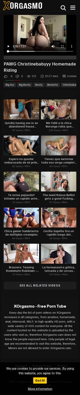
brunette (52, 84)
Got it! (40, 380)
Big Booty (24, 84)
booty (39, 84)
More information (40, 389)
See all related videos (40, 285)
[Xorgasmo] (22, 6)
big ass (10, 84)
